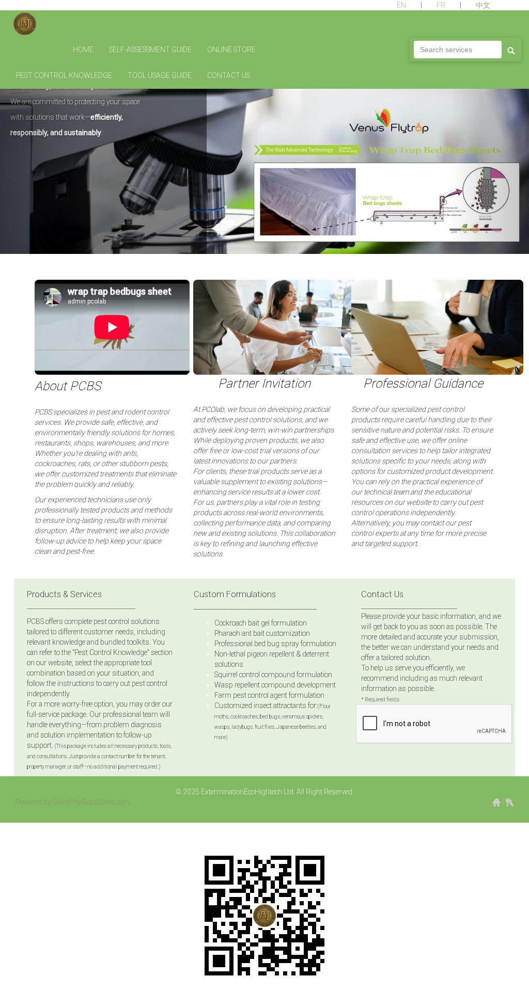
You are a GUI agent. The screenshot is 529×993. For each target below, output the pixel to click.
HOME (83, 49)
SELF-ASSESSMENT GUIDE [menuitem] (150, 49)
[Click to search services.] (511, 49)
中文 (483, 5)
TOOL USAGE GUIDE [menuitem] (160, 75)
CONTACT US (228, 75)
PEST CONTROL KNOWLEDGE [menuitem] (64, 75)
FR (442, 5)
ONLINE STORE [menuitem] (231, 49)
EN (402, 5)
